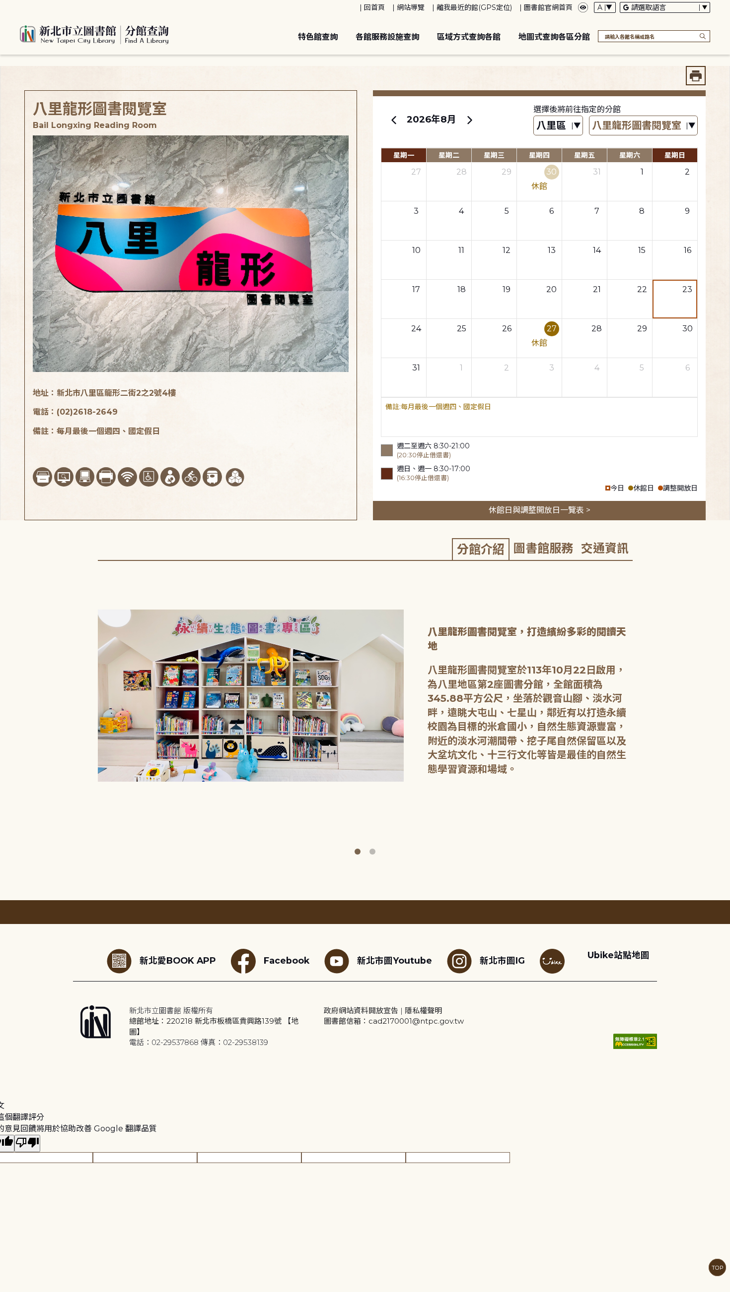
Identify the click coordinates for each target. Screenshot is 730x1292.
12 (507, 250)
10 (416, 250)
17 (416, 289)
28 (461, 172)
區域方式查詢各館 (469, 37)
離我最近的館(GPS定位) (474, 7)
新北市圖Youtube (394, 960)
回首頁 (374, 7)
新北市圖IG (502, 960)
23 (687, 289)
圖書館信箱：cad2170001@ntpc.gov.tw (394, 1021)
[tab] (481, 549)
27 (416, 172)
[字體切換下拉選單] (605, 7)
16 (687, 250)
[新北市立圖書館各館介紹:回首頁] (94, 33)
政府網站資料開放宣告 (361, 1010)
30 (551, 172)
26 (506, 328)
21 (597, 289)
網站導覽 (411, 7)
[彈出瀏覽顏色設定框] (583, 7)
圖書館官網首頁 (548, 7)
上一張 (90, 717)
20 (551, 289)
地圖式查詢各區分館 (554, 37)
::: (4, 6)
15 (642, 250)
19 (507, 289)
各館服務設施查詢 (387, 37)
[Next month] (469, 119)
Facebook (286, 960)
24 (416, 328)
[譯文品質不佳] (27, 1143)
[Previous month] (394, 119)
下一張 (640, 717)
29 (506, 172)
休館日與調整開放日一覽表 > (539, 510)
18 (461, 289)
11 (461, 250)
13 (552, 250)
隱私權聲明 (423, 1010)
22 (642, 289)
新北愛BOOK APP (178, 960)
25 (461, 328)
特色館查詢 (318, 37)
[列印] (696, 75)
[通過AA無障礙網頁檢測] (635, 1041)
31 (597, 172)
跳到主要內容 (25, 6)
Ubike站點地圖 (618, 955)
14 (597, 250)
